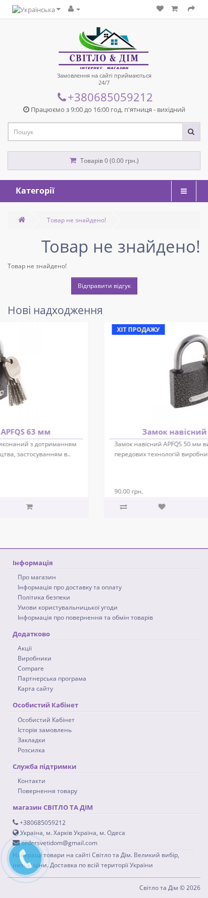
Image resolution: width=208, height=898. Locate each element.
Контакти (31, 780)
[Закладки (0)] (160, 9)
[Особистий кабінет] (74, 9)
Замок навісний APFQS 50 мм (130, 432)
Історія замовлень (45, 730)
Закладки (31, 740)
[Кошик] (176, 9)
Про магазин (37, 577)
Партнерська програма (52, 678)
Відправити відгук (104, 285)
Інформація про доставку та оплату (70, 587)
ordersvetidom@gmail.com (58, 843)
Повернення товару (47, 791)
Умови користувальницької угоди (68, 607)
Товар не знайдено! (76, 220)
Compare (31, 668)
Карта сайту (35, 688)
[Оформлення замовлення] (191, 9)
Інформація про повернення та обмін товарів (85, 617)
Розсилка (31, 750)
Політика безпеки (44, 597)
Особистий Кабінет (46, 719)
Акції (25, 648)
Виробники (34, 658)
